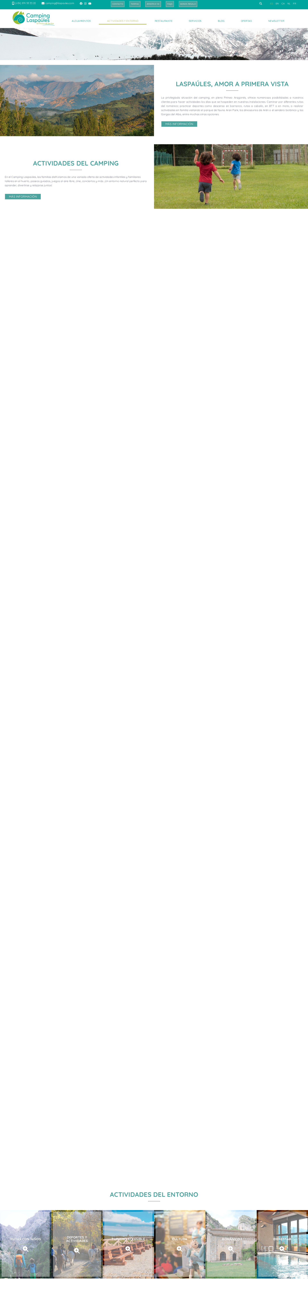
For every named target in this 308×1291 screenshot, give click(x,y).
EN (277, 3)
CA (283, 3)
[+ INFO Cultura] (179, 1248)
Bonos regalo (188, 4)
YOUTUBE (90, 3)
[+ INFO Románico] (231, 1248)
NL (288, 3)
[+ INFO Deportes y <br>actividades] (77, 1250)
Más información (179, 124)
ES (271, 3)
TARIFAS (135, 4)
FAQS (170, 4)
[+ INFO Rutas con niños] (25, 1248)
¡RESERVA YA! (153, 4)
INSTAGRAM (85, 3)
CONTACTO (117, 4)
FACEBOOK (81, 3)
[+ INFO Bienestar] (282, 1248)
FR (294, 3)
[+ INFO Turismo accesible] (128, 1248)
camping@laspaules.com (59, 3)
